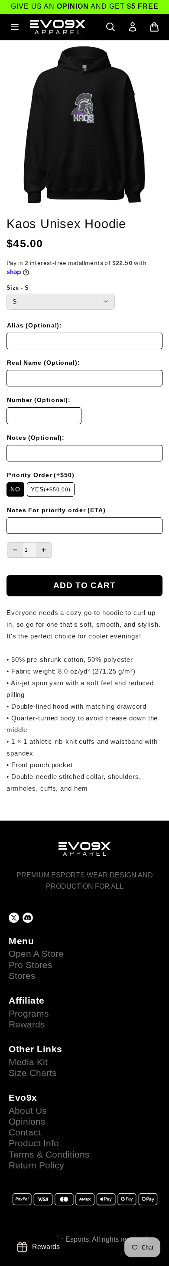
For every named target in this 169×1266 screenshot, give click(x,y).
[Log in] (132, 27)
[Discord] (28, 918)
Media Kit (28, 1062)
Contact (25, 1132)
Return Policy (36, 1165)
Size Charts (33, 1073)
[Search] (110, 27)
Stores (22, 976)
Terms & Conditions (49, 1154)
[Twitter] (14, 918)
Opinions (27, 1121)
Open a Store (36, 954)
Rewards (27, 1024)
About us (28, 1111)
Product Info (34, 1143)
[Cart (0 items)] (154, 27)
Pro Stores (30, 965)
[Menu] (14, 27)
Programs (29, 1013)
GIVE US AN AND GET (85, 6)
